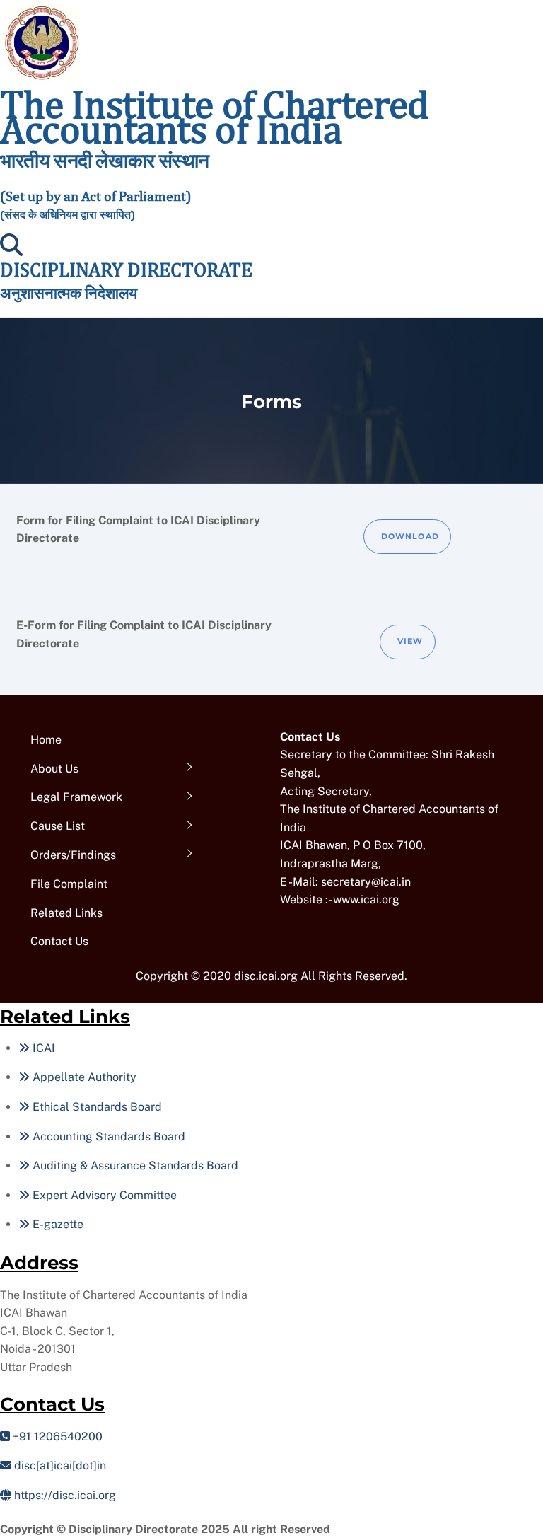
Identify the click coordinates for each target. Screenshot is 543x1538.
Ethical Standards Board (96, 1107)
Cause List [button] (57, 826)
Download (410, 536)
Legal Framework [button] (76, 797)
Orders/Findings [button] (73, 855)
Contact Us (59, 941)
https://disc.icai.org (63, 1495)
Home (46, 739)
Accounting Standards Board (107, 1136)
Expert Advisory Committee (103, 1195)
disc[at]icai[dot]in (58, 1465)
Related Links (66, 913)
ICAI (42, 1048)
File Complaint (68, 884)
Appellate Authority (83, 1077)
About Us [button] (54, 768)
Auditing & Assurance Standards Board (134, 1165)
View (410, 641)
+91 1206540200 (56, 1436)
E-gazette (56, 1224)
